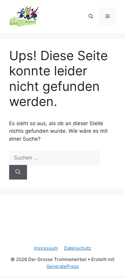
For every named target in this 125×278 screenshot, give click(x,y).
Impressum (46, 248)
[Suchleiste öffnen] (91, 16)
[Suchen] (18, 172)
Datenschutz (77, 248)
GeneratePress (62, 266)
